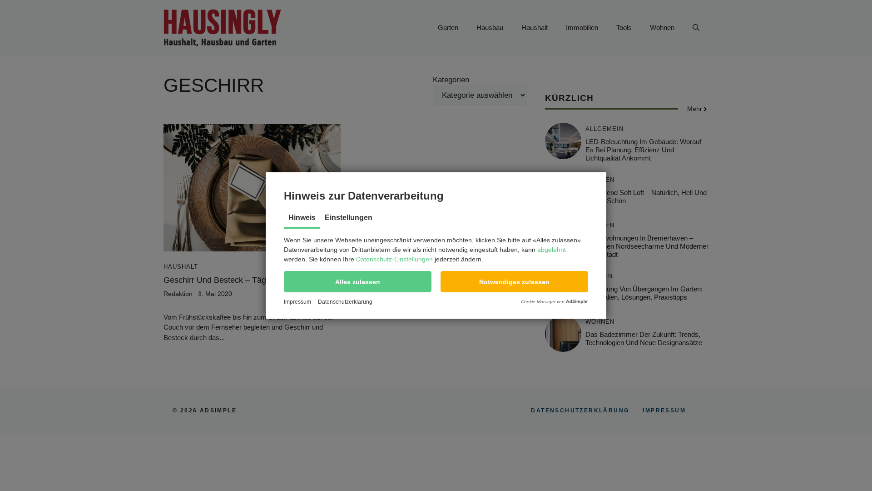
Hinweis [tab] (302, 217)
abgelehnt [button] (551, 249)
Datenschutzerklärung (345, 302)
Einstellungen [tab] (348, 217)
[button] (357, 281)
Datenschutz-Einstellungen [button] (394, 259)
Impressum (297, 302)
